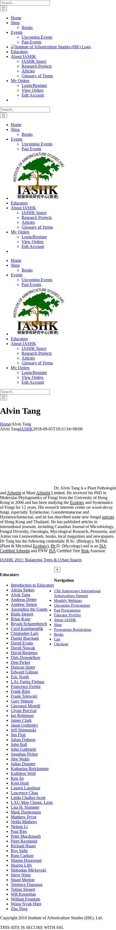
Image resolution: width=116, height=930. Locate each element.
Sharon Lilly (21, 865)
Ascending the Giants (29, 609)
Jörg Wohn (20, 759)
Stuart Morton (23, 879)
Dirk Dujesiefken (25, 657)
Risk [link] (85, 550)
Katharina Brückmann (30, 768)
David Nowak (23, 648)
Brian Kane (20, 619)
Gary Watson (22, 701)
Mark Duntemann (26, 812)
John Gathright (23, 749)
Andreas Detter (24, 599)
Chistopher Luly (25, 633)
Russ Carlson (22, 855)
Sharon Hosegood (26, 860)
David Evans (22, 643)
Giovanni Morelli (25, 706)
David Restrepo (24, 652)
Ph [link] (53, 546)
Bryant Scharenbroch (29, 623)
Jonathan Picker (24, 754)
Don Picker (20, 662)
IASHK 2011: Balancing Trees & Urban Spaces (41, 560)
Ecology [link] (77, 502)
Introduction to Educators (32, 585)
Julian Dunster (23, 763)
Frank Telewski (24, 696)
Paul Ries (19, 831)
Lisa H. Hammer (25, 807)
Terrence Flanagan (26, 884)
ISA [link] (102, 546)
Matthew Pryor (23, 817)
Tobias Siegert (23, 889)
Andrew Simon (24, 604)
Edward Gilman (24, 672)
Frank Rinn (20, 691)
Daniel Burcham (25, 638)
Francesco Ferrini (25, 686)
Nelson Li (19, 826)
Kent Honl (20, 783)
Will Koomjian (23, 894)
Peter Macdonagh (26, 836)
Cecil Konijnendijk (27, 628)
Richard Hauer (23, 846)
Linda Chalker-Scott (28, 797)
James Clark (21, 720)
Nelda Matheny (24, 821)
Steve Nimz (21, 875)
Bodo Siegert (22, 614)
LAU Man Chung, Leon (32, 802)
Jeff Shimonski (23, 730)
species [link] (108, 517)
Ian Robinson (22, 715)
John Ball (19, 744)
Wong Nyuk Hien (26, 904)
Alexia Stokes (23, 590)
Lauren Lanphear (25, 788)
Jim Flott (18, 735)
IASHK (26, 429)
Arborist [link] (14, 492)
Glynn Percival (23, 710)
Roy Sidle (19, 850)
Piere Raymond (24, 841)
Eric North (20, 677)
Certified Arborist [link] (15, 550)
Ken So (17, 778)
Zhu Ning (19, 908)
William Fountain (25, 899)
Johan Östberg (23, 739)
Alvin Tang (20, 594)
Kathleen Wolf (23, 773)
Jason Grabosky (24, 725)
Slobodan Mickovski (28, 870)
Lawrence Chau (24, 792)
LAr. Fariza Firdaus (27, 681)
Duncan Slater (23, 667)
